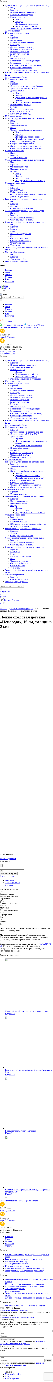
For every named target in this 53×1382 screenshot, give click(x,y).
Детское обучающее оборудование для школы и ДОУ (28, 1298)
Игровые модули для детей (22, 49)
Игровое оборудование (20, 104)
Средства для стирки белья (22, 144)
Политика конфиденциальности (14, 1310)
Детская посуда (22, 178)
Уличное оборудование (15, 1289)
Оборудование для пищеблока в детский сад (24, 1271)
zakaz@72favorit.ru (8, 337)
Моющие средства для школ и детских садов (24, 1284)
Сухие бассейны (17, 243)
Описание (9, 880)
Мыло (13, 128)
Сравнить (6, 633)
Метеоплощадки (17, 17)
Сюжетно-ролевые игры (21, 68)
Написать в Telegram (35, 325)
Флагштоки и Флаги (19, 259)
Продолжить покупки (9, 1317)
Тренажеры (15, 245)
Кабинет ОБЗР (16, 190)
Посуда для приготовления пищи (30, 181)
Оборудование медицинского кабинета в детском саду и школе (28, 195)
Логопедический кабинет (16, 1264)
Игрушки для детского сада (17, 1266)
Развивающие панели (19, 63)
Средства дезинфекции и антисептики (27, 130)
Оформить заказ (27, 1317)
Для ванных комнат (19, 125)
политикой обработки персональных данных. (22, 1342)
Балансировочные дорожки (22, 42)
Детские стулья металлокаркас (28, 102)
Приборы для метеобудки (26, 24)
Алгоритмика (16, 40)
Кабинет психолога (18, 192)
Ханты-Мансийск (13, 1374)
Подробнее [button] (10, 1013)
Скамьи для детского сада (21, 109)
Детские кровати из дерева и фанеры (26, 86)
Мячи (12, 236)
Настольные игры (18, 58)
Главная (8, 270)
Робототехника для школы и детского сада (23, 1259)
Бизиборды (15, 45)
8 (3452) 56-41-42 (7, 351)
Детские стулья (17, 91)
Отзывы (8, 277)
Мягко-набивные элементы (22, 217)
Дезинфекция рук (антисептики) (29, 139)
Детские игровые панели (21, 47)
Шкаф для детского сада (20, 114)
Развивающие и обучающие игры (25, 61)
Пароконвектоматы (18, 169)
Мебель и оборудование (20, 234)
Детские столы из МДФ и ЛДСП (24, 88)
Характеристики (12, 883)
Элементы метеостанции (26, 26)
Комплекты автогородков (21, 15)
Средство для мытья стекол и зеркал (26, 148)
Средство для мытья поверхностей (25, 146)
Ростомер (14, 107)
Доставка (9, 885)
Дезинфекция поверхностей (27, 137)
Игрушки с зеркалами (19, 51)
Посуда (13, 171)
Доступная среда (12, 1291)
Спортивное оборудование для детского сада (25, 1268)
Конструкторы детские (20, 54)
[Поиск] (1, 299)
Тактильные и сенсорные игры (24, 70)
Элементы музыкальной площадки (25, 28)
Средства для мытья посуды (22, 141)
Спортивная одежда (19, 238)
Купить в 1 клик (7, 876)
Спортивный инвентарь (20, 240)
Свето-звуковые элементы (21, 220)
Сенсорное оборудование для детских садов (24, 1286)
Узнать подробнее (8, 859)
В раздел (14, 10)
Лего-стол (14, 206)
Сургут (8, 1376)
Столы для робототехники (21, 208)
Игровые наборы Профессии (23, 12)
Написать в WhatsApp (13, 325)
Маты (12, 231)
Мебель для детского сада (16, 1261)
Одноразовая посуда (19, 167)
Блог (7, 279)
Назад (12, 8)
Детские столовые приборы (21, 608)
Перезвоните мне (7, 354)
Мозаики (14, 56)
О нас (7, 272)
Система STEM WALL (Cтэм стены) (26, 65)
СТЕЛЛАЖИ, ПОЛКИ (20, 111)
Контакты (9, 281)
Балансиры (15, 229)
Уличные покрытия (18, 157)
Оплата (8, 275)
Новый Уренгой (12, 1379)
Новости (9, 1237)
